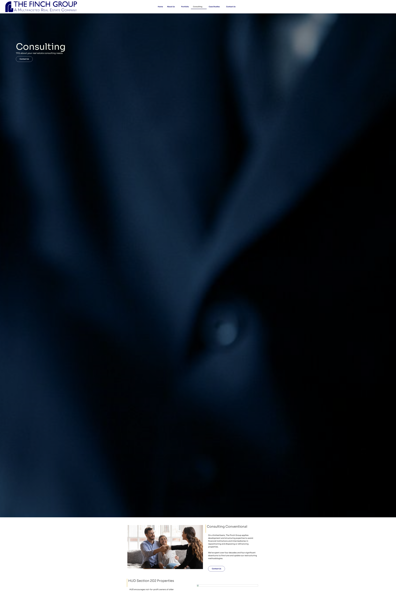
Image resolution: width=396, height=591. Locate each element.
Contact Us (231, 7)
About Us (171, 7)
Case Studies (214, 7)
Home (160, 7)
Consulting (197, 7)
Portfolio (185, 7)
